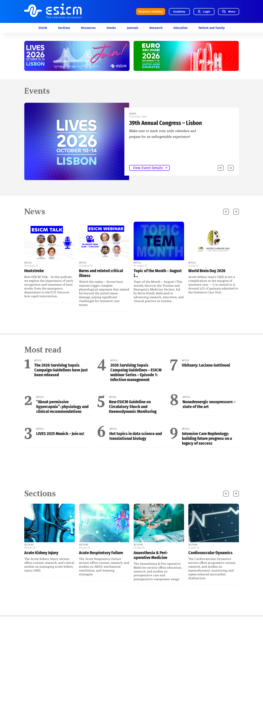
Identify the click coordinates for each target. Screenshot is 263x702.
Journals (132, 28)
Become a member (150, 11)
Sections (64, 28)
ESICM (43, 28)
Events (111, 28)
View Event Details (148, 168)
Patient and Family (212, 28)
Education (180, 28)
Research (155, 28)
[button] (231, 168)
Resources (88, 28)
